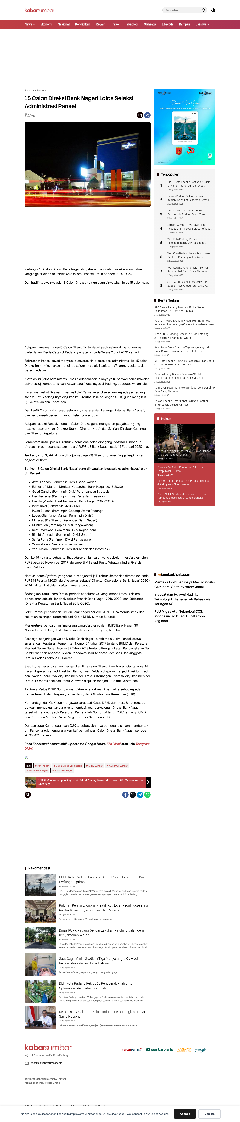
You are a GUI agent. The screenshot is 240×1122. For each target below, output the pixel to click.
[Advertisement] (120, 58)
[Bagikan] (147, 115)
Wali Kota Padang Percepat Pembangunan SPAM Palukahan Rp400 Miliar (186, 241)
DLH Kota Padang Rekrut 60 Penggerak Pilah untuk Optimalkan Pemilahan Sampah (184, 362)
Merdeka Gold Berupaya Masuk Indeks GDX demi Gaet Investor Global (184, 584)
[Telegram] (140, 795)
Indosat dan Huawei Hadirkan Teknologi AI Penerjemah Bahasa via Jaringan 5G (182, 599)
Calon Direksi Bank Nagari (69, 765)
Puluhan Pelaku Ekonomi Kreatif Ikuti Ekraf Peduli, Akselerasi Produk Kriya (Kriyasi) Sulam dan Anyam (184, 322)
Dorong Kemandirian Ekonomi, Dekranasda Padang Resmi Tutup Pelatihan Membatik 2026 (186, 212)
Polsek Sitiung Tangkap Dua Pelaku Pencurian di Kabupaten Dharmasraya (183, 482)
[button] (203, 10)
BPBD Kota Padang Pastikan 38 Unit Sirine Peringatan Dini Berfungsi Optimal (188, 184)
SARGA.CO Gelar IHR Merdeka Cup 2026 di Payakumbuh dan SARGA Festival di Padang (187, 284)
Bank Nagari (43, 765)
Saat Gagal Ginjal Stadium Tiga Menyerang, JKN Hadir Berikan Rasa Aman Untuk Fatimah (182, 349)
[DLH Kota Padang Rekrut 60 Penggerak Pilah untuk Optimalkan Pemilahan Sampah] (40, 991)
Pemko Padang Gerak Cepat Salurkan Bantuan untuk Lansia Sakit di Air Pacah (181, 402)
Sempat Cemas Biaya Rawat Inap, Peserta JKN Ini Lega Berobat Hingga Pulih (189, 226)
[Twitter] (133, 795)
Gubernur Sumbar (118, 765)
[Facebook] (125, 795)
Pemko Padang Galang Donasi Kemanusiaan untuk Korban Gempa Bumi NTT (188, 198)
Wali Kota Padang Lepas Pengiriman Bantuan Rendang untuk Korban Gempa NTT (188, 255)
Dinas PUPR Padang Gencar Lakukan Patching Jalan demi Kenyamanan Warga (181, 336)
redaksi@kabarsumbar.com (46, 1062)
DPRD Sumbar (95, 765)
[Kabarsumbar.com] (39, 10)
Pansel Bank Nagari (38, 770)
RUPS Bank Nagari (64, 770)
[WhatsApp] (147, 795)
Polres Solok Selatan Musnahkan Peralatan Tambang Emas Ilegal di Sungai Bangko (182, 496)
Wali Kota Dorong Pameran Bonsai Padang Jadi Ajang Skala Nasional (187, 269)
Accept (185, 1114)
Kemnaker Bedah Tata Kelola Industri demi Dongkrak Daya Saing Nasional (184, 389)
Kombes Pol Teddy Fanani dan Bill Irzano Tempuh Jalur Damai (180, 469)
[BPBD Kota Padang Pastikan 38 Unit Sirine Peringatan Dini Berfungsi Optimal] (40, 885)
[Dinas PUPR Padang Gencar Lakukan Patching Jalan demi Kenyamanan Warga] (40, 938)
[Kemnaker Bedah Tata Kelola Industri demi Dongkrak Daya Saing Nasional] (40, 1017)
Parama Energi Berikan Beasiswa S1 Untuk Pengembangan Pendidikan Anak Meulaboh (179, 376)
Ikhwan (28, 114)
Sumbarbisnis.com (175, 574)
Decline (209, 1114)
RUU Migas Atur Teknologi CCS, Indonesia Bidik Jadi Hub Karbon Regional (179, 616)
